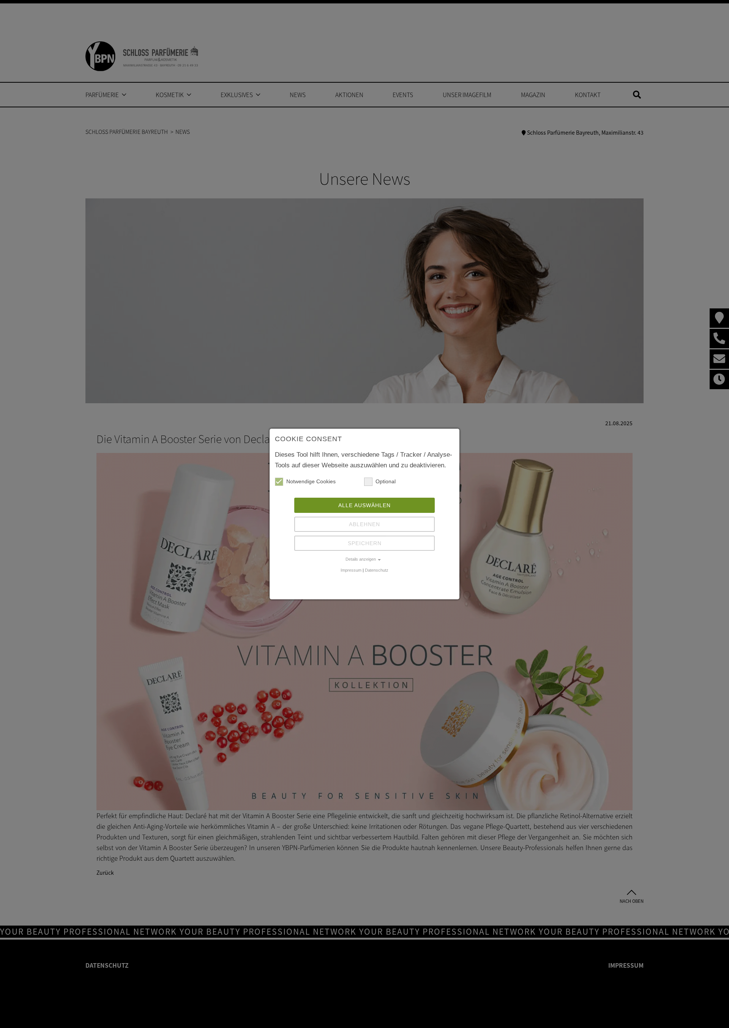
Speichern (365, 543)
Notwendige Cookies (311, 481)
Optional (386, 481)
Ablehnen (364, 524)
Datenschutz (376, 570)
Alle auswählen (364, 505)
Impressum (351, 570)
